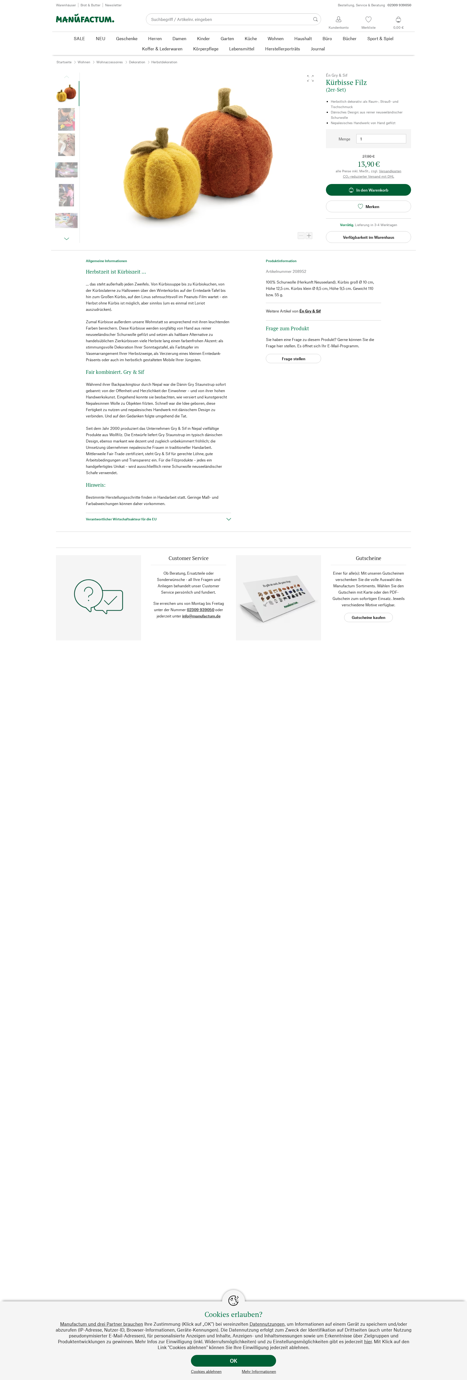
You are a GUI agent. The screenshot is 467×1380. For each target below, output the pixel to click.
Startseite (64, 62)
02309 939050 (200, 609)
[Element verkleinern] (301, 235)
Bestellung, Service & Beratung (374, 5)
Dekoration (137, 62)
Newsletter (113, 5)
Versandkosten (390, 171)
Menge (344, 139)
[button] (310, 78)
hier (368, 1341)
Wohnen (84, 62)
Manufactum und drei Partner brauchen (101, 1324)
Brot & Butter (90, 5)
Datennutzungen (267, 1324)
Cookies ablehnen (206, 1371)
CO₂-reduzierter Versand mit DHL (368, 176)
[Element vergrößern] (308, 235)
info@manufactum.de (201, 616)
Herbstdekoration (164, 62)
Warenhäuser (66, 5)
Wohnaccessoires (109, 62)
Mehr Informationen (259, 1371)
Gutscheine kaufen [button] (368, 617)
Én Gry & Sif (310, 311)
